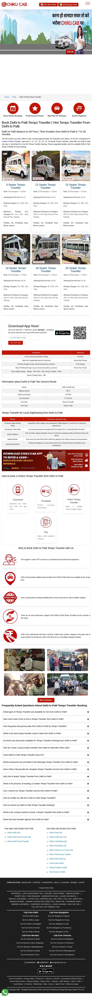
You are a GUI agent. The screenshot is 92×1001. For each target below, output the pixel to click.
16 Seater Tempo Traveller (16, 270)
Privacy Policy (29, 978)
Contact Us (40, 978)
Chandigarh (47, 882)
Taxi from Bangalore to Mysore (59, 916)
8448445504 (30, 962)
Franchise (28, 984)
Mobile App (38, 984)
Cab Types (57, 899)
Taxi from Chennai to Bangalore (62, 939)
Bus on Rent (59, 893)
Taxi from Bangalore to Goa (59, 932)
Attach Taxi (33, 899)
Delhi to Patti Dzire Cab (57, 837)
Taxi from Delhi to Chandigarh (30, 924)
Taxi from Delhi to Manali (30, 932)
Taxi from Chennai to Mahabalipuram (62, 951)
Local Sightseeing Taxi (33, 893)
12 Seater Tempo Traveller (45, 186)
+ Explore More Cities (46, 888)
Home (7, 97)
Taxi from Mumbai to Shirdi (30, 939)
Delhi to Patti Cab (55, 832)
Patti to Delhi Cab (13, 832)
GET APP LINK (16, 343)
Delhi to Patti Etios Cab (57, 846)
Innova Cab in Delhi (56, 863)
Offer (79, 981)
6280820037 (43, 962)
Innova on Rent (73, 893)
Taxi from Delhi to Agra (31, 916)
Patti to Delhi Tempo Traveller (18, 841)
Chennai (36, 882)
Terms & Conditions (16, 978)
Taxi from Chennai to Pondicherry (62, 943)
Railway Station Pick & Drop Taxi (40, 901)
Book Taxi (60, 901)
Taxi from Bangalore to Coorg (58, 920)
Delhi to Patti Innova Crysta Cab (61, 850)
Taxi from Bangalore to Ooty (59, 924)
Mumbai (74, 882)
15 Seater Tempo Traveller (75, 186)
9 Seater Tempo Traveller (15, 186)
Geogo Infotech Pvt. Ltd (75, 989)
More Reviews (46, 700)
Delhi (14, 97)
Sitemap (55, 981)
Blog (45, 984)
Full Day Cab (37, 907)
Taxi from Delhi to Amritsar (30, 928)
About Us (49, 978)
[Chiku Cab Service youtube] (47, 966)
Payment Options (33, 981)
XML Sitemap (64, 981)
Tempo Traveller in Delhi (58, 867)
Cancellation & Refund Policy (71, 978)
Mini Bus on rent (17, 901)
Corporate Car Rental (41, 904)
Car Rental (16, 893)
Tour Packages (33, 896)
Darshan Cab (45, 899)
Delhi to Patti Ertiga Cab (58, 841)
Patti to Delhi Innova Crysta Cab (19, 837)
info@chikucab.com (59, 962)
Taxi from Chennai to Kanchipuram (62, 955)
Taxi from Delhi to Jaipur (30, 920)
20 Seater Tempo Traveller (76, 270)
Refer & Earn (45, 981)
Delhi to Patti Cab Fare (57, 859)
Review (56, 978)
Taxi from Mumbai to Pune (30, 955)
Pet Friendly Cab (51, 907)
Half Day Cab (73, 904)
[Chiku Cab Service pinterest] (49, 966)
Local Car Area (59, 904)
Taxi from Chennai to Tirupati (62, 947)
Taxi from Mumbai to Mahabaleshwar (30, 947)
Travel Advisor (18, 984)
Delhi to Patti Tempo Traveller (60, 854)
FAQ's (73, 981)
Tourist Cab (19, 896)
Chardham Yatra (73, 901)
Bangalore (26, 882)
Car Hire (48, 893)
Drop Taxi (77, 899)
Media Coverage (72, 984)
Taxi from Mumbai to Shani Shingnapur (30, 943)
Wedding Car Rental (20, 904)
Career (51, 984)
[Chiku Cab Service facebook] (42, 966)
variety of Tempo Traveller (11, 141)
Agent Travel (60, 984)
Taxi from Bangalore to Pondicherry (58, 928)
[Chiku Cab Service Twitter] (40, 966)
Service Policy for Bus (17, 981)
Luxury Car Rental (68, 896)
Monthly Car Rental (18, 899)
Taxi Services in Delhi (57, 872)
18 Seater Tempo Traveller (46, 270)
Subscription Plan (50, 896)
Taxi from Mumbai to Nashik (30, 951)
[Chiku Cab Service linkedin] (51, 966)
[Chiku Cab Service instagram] (44, 966)
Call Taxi (68, 899)
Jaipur (81, 882)
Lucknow (65, 882)
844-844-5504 (50, 4)
